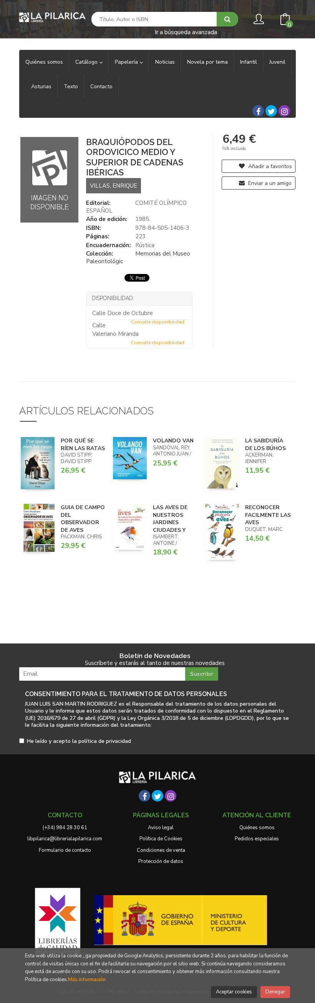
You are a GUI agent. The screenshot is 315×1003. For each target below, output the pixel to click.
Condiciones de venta (161, 850)
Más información (87, 979)
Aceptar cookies (234, 991)
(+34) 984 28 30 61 (65, 827)
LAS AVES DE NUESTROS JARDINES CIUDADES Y (170, 519)
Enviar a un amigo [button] (269, 183)
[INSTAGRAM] (284, 111)
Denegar (275, 991)
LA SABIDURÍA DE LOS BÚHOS (265, 444)
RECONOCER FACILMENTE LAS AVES (268, 515)
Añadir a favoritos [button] (269, 166)
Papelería (127, 62)
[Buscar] (227, 19)
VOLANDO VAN (173, 440)
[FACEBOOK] (258, 111)
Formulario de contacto (65, 850)
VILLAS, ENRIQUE (113, 186)
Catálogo (87, 62)
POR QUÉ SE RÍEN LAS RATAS (83, 444)
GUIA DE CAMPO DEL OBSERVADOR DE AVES (83, 519)
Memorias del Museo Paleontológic (138, 257)
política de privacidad (104, 741)
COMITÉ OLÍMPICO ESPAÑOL (136, 206)
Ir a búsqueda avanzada (186, 31)
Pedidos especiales (257, 838)
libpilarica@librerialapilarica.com (64, 838)
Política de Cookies (160, 838)
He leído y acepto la (79, 741)
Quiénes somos (257, 827)
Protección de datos (160, 861)
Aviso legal (161, 827)
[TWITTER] (271, 111)
